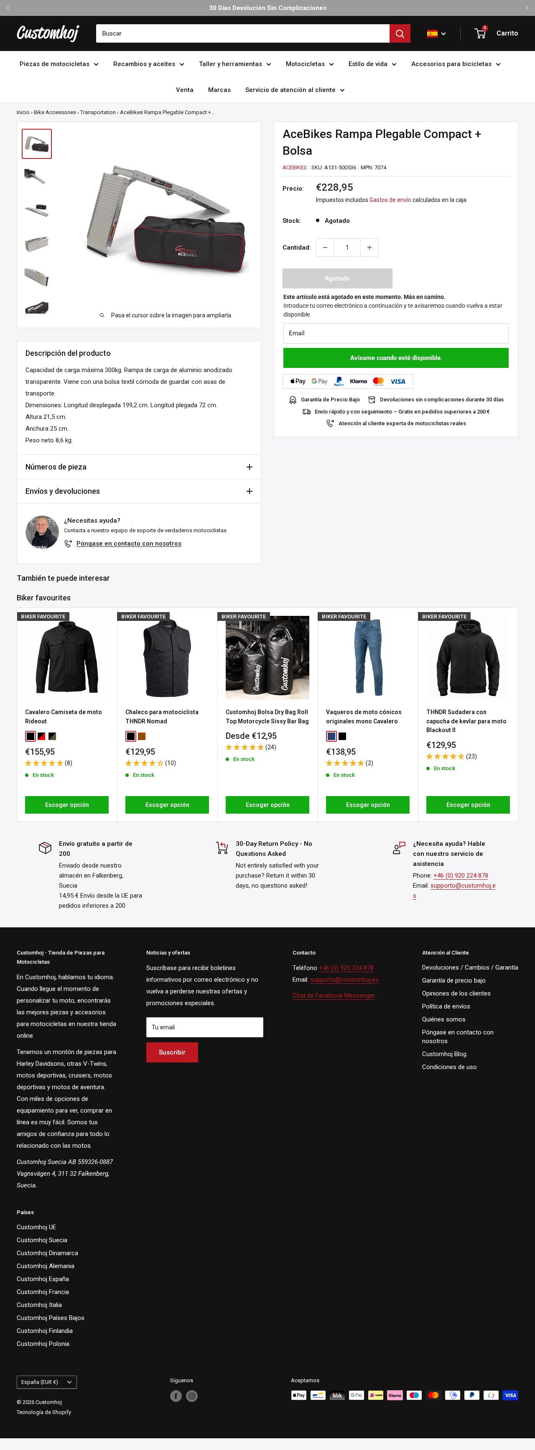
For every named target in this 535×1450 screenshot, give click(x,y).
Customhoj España (43, 1279)
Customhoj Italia (39, 1305)
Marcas (219, 90)
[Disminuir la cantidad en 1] (325, 247)
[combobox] (243, 33)
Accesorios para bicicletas (451, 64)
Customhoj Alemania (45, 1266)
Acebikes (295, 167)
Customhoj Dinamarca (47, 1253)
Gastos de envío (390, 200)
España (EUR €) (39, 1382)
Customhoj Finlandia (45, 1331)
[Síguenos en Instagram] (192, 1396)
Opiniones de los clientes (456, 993)
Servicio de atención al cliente (290, 90)
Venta (185, 90)
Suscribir (172, 1052)
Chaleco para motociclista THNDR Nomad (162, 717)
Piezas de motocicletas (54, 64)
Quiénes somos (444, 1019)
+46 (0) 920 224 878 (460, 875)
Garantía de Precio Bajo (330, 400)
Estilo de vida (368, 64)
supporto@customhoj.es (344, 979)
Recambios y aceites (144, 64)
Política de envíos (446, 1006)
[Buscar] (400, 33)
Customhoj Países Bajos (50, 1318)
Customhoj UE (36, 1227)
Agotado (337, 278)
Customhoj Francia (43, 1292)
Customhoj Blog (444, 1054)
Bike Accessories (55, 112)
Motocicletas (305, 64)
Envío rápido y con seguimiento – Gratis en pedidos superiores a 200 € (402, 411)
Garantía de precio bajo (454, 980)
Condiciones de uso (449, 1067)
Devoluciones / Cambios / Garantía (470, 967)
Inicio (23, 112)
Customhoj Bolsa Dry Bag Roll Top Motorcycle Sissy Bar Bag (267, 717)
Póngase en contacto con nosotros (128, 543)
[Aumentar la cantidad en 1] (369, 247)
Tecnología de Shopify (44, 1412)
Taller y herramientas (230, 64)
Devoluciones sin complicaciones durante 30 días (442, 400)
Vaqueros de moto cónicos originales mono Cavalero (364, 717)
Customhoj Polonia (43, 1344)
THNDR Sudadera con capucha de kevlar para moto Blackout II (466, 721)
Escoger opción (67, 805)
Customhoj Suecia (42, 1240)
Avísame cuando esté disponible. (396, 358)
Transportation (98, 112)
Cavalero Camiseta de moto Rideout (63, 717)
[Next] (518, 714)
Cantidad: (297, 247)
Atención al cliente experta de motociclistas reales (402, 423)
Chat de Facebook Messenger (334, 995)
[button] (45, 763)
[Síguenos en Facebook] (176, 1396)
